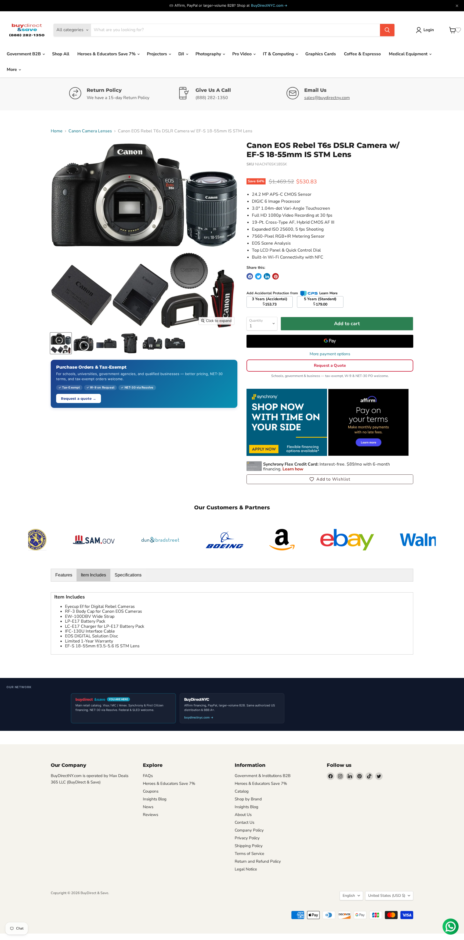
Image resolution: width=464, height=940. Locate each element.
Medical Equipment (409, 54)
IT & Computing (279, 54)
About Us (243, 814)
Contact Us (244, 822)
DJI (181, 54)
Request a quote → (78, 398)
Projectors (157, 54)
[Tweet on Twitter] (258, 276)
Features (63, 575)
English (349, 895)
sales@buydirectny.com (327, 98)
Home (57, 131)
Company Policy (249, 830)
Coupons (150, 791)
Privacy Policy (247, 838)
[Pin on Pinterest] (275, 276)
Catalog (242, 791)
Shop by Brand (248, 799)
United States (386, 895)
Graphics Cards (320, 54)
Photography (208, 54)
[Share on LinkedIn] (267, 276)
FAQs (148, 775)
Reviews (150, 814)
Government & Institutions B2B (263, 775)
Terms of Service (249, 853)
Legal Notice (246, 869)
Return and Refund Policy (258, 861)
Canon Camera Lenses (90, 131)
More (12, 69)
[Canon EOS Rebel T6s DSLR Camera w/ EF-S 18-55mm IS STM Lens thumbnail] (60, 343)
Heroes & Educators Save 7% (107, 54)
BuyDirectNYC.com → (269, 5)
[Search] (387, 30)
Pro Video (242, 54)
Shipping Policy (249, 845)
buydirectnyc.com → (198, 717)
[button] (330, 479)
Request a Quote (330, 365)
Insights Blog (154, 799)
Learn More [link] (328, 293)
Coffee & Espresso (362, 54)
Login (428, 29)
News (148, 807)
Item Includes (93, 575)
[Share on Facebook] (250, 276)
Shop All (60, 54)
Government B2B (24, 54)
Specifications (128, 575)
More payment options (330, 354)
